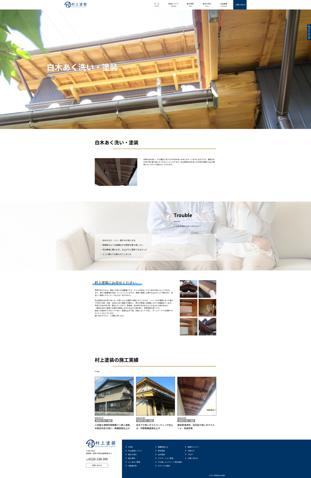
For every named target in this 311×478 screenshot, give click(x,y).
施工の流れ (132, 454)
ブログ (190, 454)
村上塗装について (135, 450)
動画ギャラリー (194, 447)
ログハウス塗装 (164, 466)
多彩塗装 (161, 450)
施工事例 (131, 458)
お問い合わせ (240, 4)
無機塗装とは (163, 447)
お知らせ (191, 450)
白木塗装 (161, 454)
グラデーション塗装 (165, 458)
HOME (130, 447)
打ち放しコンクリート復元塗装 (170, 462)
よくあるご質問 (134, 462)
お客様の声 (132, 466)
